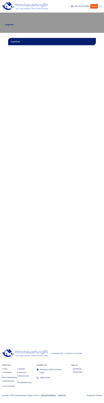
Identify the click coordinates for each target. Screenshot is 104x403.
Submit (94, 6)
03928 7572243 (45, 377)
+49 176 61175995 (81, 6)
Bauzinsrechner (24, 376)
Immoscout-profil (9, 386)
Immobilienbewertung (24, 382)
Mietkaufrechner (8, 381)
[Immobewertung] (25, 10)
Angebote (22, 369)
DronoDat (99, 395)
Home (5, 369)
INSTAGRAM (77, 372)
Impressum (22, 372)
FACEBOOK (77, 369)
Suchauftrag (7, 372)
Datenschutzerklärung (9, 377)
